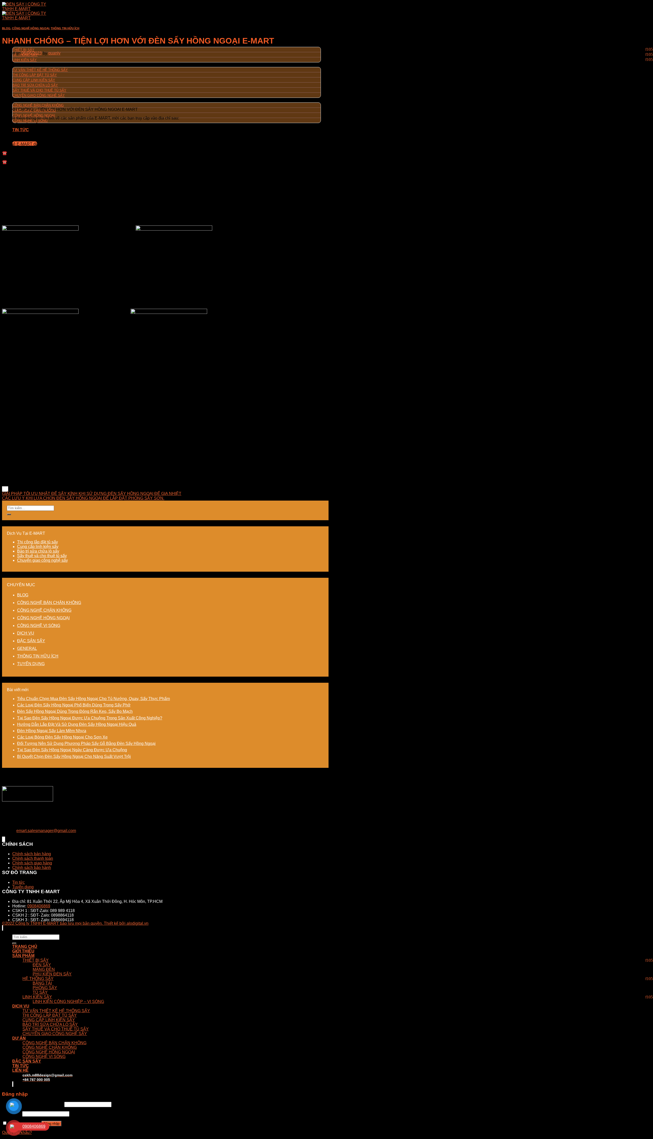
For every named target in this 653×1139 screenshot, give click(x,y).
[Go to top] (2, 928)
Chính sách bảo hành (31, 867)
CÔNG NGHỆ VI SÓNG (30, 121)
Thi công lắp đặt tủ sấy (37, 542)
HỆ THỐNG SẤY (38, 978)
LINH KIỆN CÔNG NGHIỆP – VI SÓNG (68, 1001)
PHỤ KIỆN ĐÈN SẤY (52, 974)
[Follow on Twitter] (3, 839)
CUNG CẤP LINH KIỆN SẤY (33, 80)
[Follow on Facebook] (2, 839)
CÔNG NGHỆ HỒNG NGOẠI (33, 115)
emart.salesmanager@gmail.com (46, 830)
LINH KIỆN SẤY (24, 60)
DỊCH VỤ (20, 64)
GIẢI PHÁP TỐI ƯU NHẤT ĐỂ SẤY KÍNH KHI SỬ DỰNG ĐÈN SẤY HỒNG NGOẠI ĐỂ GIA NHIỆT (91, 493)
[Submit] (9, 514)
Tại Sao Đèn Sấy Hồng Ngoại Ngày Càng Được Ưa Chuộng (72, 750)
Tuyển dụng (23, 887)
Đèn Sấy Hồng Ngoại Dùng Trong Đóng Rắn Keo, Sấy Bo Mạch (75, 711)
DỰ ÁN (19, 100)
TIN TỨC (20, 130)
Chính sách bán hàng (31, 854)
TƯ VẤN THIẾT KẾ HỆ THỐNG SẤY (40, 70)
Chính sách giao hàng (32, 863)
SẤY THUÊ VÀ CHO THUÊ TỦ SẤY (39, 90)
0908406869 (38, 906)
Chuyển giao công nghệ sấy (42, 560)
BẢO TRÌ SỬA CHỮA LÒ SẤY (35, 85)
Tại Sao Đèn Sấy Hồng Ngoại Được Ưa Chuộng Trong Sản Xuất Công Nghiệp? (89, 718)
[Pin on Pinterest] (6, 489)
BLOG (6, 28)
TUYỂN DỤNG (31, 664)
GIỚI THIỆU (23, 951)
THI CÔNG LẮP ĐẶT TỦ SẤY (34, 75)
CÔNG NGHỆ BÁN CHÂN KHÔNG (38, 105)
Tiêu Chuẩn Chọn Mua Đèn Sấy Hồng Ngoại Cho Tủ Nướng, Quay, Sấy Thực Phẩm (93, 698)
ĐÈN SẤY (42, 965)
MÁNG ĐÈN (44, 969)
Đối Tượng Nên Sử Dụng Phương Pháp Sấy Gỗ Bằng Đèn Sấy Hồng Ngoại (86, 743)
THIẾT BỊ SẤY (23, 50)
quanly (54, 53)
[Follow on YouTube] (4, 839)
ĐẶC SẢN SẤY (31, 641)
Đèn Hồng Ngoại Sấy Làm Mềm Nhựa (51, 731)
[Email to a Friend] (5, 489)
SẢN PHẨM (23, 956)
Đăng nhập (51, 1123)
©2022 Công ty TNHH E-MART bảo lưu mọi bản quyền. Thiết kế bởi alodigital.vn (75, 923)
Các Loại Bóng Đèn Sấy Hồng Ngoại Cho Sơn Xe (62, 737)
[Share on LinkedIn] (7, 489)
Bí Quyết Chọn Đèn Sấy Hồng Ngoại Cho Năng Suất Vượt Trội (74, 756)
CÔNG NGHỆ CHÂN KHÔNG (44, 610)
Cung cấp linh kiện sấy (37, 546)
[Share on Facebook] (3, 489)
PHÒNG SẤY (45, 988)
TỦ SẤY (40, 992)
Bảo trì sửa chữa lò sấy (38, 551)
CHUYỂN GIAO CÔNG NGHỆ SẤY (38, 95)
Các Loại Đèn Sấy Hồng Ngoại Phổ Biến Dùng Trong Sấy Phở (74, 705)
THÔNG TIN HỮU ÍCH (65, 28)
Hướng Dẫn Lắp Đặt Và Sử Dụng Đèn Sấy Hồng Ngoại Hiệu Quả (76, 724)
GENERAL (27, 648)
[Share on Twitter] (4, 489)
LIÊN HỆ (20, 1070)
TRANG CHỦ (24, 35)
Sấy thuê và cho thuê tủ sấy (42, 556)
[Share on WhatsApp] (2, 489)
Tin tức (18, 882)
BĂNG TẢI (42, 983)
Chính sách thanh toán (32, 858)
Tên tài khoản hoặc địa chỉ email (32, 1104)
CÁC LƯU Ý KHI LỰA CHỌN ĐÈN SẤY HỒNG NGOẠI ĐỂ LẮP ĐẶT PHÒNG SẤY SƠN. (83, 498)
